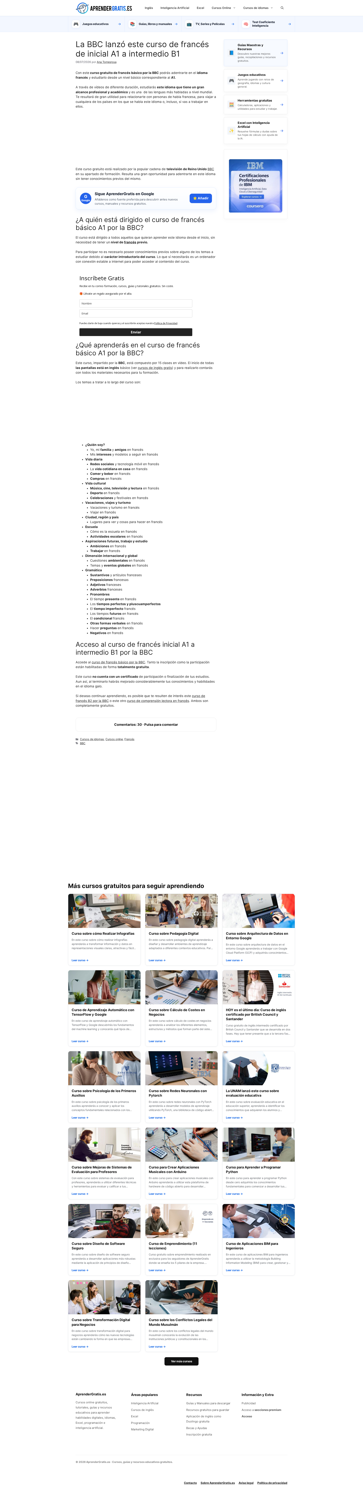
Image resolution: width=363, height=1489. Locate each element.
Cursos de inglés (142, 1410)
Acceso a (261, 1410)
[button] (282, 8)
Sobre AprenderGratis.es (218, 1483)
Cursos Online (221, 8)
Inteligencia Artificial (175, 8)
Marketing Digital (142, 1429)
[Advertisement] (146, 140)
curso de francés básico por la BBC (118, 662)
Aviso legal (246, 1483)
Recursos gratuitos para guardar (207, 1410)
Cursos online (114, 739)
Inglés (149, 8)
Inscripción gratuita (199, 1434)
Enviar (136, 332)
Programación (140, 1423)
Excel (200, 8)
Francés (129, 739)
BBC (211, 169)
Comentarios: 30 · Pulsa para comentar (146, 725)
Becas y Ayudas (196, 1428)
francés (130, 242)
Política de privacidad (272, 1483)
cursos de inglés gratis (155, 368)
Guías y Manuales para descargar (208, 1403)
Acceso (247, 1416)
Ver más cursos (181, 1361)
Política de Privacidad (165, 323)
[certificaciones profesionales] (255, 211)
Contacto (190, 1483)
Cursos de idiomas (255, 8)
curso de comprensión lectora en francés (158, 701)
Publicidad (249, 1403)
